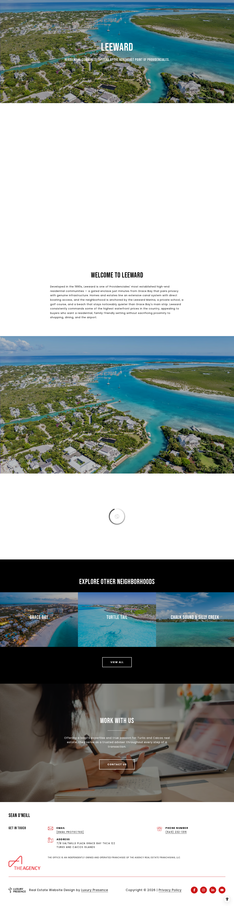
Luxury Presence (94, 890)
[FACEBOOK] (194, 890)
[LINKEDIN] (212, 890)
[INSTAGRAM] (203, 890)
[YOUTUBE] (222, 890)
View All (117, 662)
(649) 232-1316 (176, 832)
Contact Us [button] (117, 764)
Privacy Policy (170, 890)
